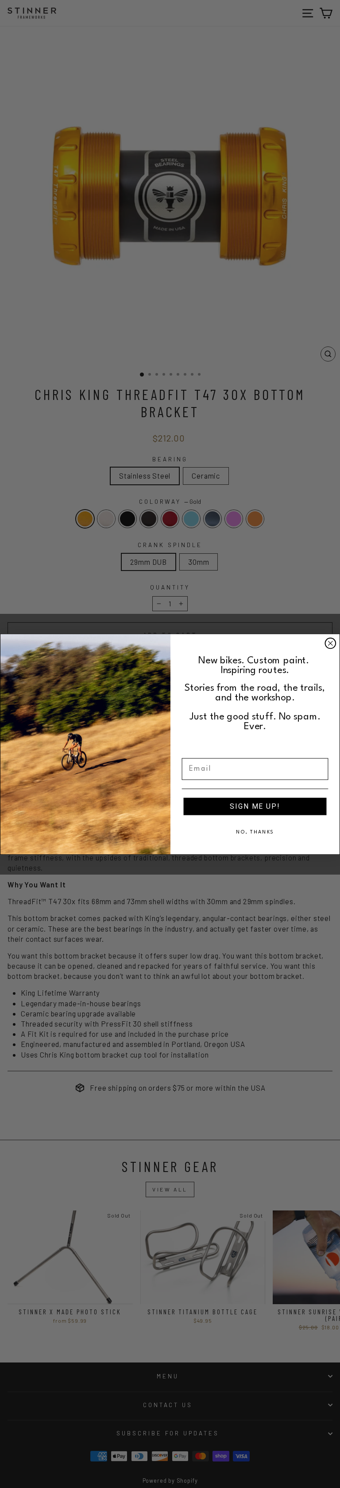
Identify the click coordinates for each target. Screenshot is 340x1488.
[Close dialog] (330, 643)
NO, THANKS (255, 832)
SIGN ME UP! (255, 806)
